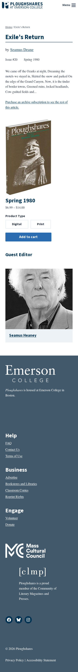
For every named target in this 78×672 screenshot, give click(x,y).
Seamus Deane (22, 49)
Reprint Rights (14, 496)
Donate (10, 524)
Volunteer (11, 518)
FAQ (8, 443)
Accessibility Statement (41, 660)
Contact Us (12, 449)
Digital (17, 224)
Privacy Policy (14, 660)
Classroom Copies (16, 490)
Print (40, 224)
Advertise (11, 477)
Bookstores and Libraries (21, 484)
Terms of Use (13, 456)
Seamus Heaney (22, 335)
